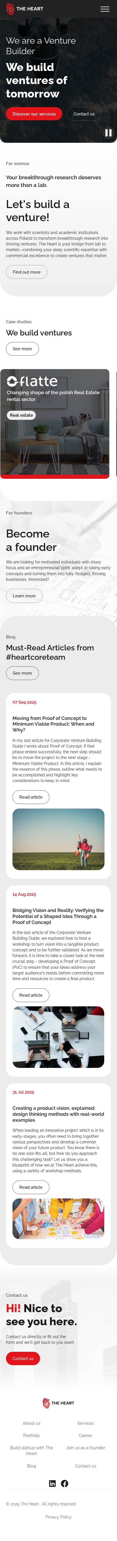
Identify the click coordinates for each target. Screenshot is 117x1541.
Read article (31, 797)
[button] (104, 8)
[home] (24, 8)
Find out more (27, 272)
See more (22, 348)
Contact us (84, 114)
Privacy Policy (58, 1517)
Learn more (24, 596)
